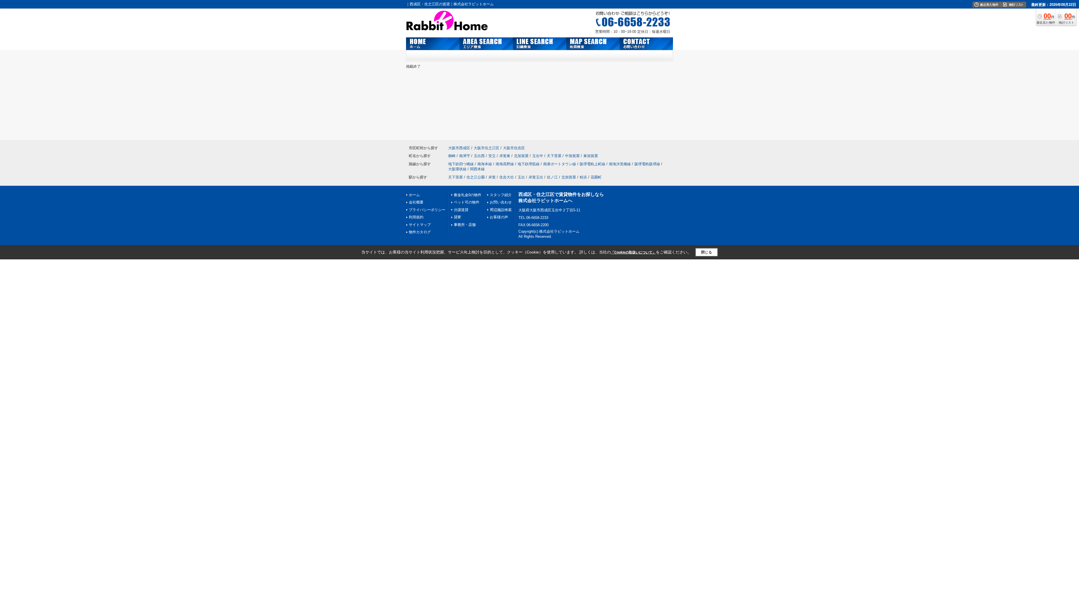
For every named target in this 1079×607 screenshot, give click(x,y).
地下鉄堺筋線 (529, 164)
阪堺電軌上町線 (592, 164)
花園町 (596, 177)
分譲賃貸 (461, 210)
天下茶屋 (554, 156)
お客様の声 (499, 217)
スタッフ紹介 (501, 195)
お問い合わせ (501, 202)
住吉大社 (506, 177)
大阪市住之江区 (486, 148)
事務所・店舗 (465, 225)
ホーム (414, 195)
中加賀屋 (572, 156)
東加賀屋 (590, 156)
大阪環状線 (457, 169)
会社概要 (416, 202)
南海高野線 (505, 164)
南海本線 (484, 164)
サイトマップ (420, 225)
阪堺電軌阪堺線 (647, 164)
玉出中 (537, 156)
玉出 (521, 177)
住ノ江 (552, 177)
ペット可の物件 (466, 202)
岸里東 (504, 156)
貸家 (457, 217)
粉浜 (583, 177)
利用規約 (416, 217)
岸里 (492, 177)
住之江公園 (475, 177)
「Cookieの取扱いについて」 (633, 252)
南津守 (464, 156)
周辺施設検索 (501, 210)
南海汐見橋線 (620, 164)
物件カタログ (420, 232)
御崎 (451, 156)
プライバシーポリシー (427, 210)
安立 (492, 156)
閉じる (706, 252)
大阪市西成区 (459, 148)
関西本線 (477, 169)
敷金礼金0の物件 (467, 195)
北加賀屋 (521, 156)
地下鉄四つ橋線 (461, 164)
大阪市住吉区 (514, 148)
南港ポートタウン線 (559, 164)
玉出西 (479, 156)
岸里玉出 (536, 177)
